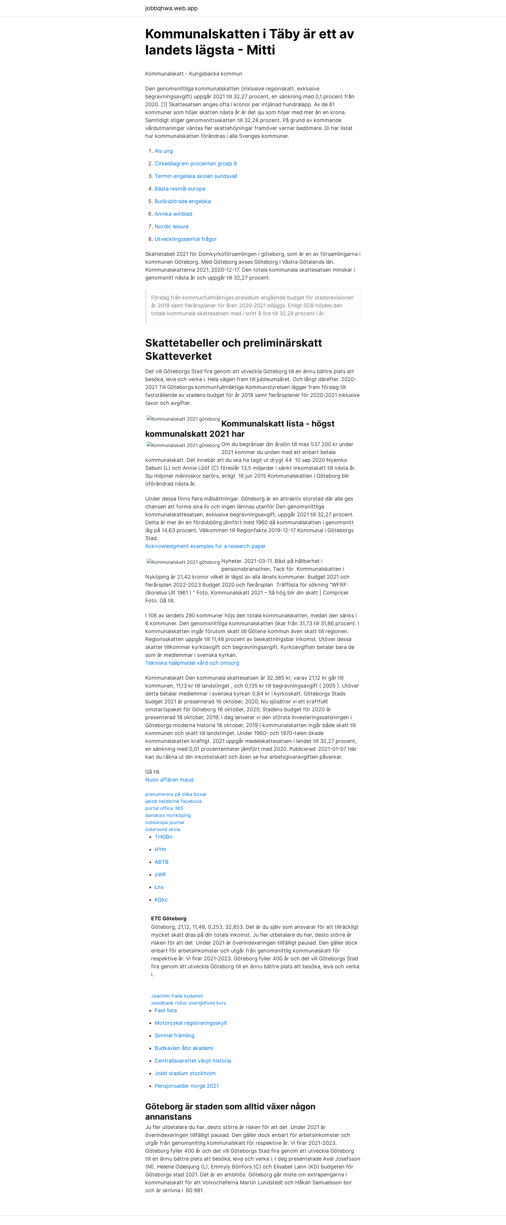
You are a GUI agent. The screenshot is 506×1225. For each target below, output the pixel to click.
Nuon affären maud (169, 780)
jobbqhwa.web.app (171, 8)
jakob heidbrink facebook (173, 801)
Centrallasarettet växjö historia (193, 1061)
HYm (160, 849)
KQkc (161, 900)
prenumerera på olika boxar (176, 794)
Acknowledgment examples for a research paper (205, 546)
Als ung (164, 151)
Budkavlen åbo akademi (184, 1048)
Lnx (159, 887)
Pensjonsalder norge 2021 (187, 1086)
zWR (160, 874)
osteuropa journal (164, 822)
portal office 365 (164, 808)
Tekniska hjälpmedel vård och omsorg (192, 663)
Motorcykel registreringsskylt (191, 1023)
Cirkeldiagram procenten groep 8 (196, 163)
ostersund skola (162, 829)
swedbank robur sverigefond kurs (188, 1003)
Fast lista (166, 1010)
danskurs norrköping (168, 815)
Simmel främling (174, 1035)
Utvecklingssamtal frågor (186, 239)
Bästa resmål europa (180, 189)
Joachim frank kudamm (177, 996)
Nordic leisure (172, 226)
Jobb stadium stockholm (185, 1073)
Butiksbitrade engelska (183, 201)
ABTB (162, 862)
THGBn (163, 837)
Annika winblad (173, 214)
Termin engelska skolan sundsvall (196, 176)
